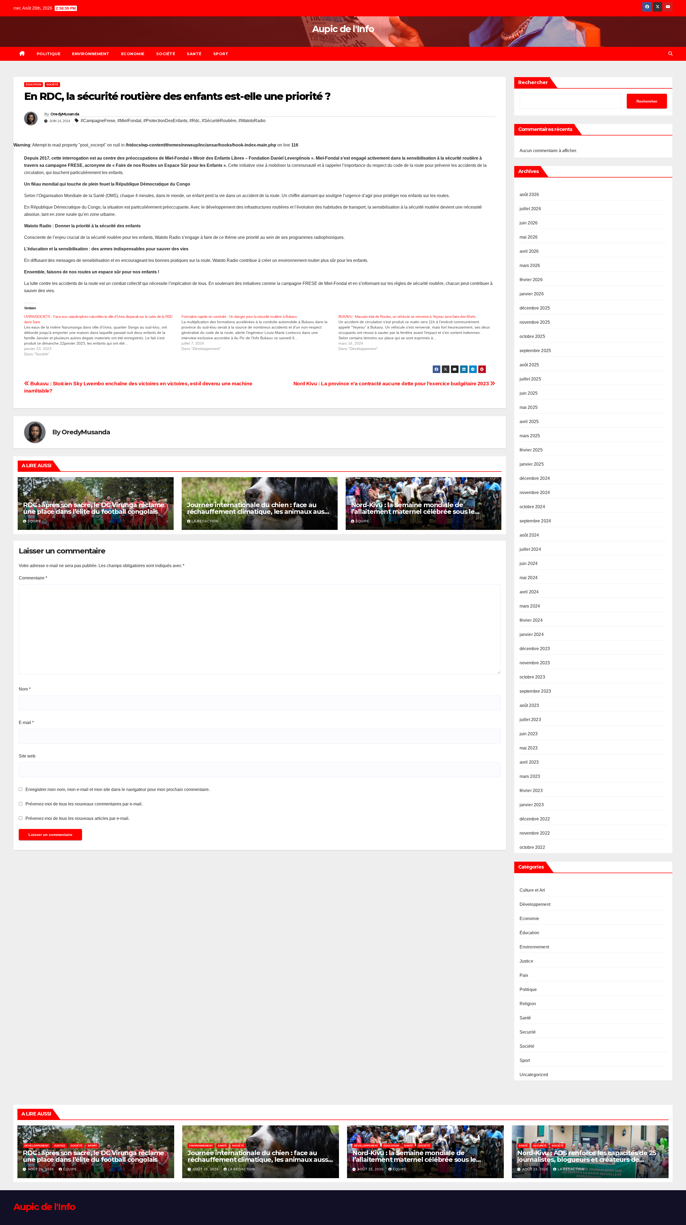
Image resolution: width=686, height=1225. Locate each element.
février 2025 (531, 450)
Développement (535, 904)
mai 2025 (529, 407)
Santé (194, 53)
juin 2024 (529, 563)
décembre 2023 (535, 648)
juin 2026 (529, 223)
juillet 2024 (530, 549)
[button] (670, 53)
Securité (528, 1032)
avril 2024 (529, 592)
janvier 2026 (532, 294)
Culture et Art (532, 890)
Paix (524, 975)
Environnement (90, 53)
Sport (221, 53)
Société (165, 53)
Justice (526, 961)
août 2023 (529, 705)
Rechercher (533, 82)
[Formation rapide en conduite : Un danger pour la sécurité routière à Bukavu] (260, 332)
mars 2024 (530, 606)
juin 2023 (529, 734)
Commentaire (33, 578)
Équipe (34, 521)
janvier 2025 (532, 464)
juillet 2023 (530, 719)
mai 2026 (529, 237)
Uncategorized (534, 1074)
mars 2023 (530, 776)
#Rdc (194, 120)
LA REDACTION (205, 521)
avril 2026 (529, 251)
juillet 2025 (530, 379)
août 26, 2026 (41, 1169)
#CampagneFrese (98, 120)
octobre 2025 (532, 336)
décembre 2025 (535, 308)
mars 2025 (530, 436)
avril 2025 (529, 421)
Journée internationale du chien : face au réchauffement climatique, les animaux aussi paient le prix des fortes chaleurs (258, 511)
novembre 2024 (535, 492)
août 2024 (529, 535)
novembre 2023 (535, 663)
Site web (27, 756)
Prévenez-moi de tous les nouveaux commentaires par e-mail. (84, 804)
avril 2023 (529, 762)
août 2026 (529, 194)
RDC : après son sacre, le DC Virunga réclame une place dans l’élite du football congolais (93, 508)
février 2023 (531, 790)
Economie (132, 53)
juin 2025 (529, 393)
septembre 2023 (535, 691)
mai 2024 (529, 577)
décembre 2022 (535, 819)
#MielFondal (129, 120)
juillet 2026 (530, 208)
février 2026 (531, 279)
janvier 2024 (532, 634)
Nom (25, 689)
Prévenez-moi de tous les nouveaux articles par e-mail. (77, 818)
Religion (528, 1003)
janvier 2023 (532, 804)
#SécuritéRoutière (219, 120)
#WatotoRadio (252, 120)
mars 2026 (530, 265)
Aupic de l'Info (343, 29)
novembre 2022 (535, 833)
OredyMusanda (64, 114)
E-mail (26, 722)
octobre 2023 (532, 677)
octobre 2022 (532, 847)
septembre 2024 (535, 521)
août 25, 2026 (371, 1169)
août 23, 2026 (535, 1169)
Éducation (33, 84)
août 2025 (529, 365)
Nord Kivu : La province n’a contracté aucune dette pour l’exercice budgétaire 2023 (391, 383)
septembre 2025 (535, 350)
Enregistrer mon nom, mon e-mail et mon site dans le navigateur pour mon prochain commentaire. (117, 789)
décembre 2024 (535, 478)
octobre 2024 (532, 506)
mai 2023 (529, 748)
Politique (49, 53)
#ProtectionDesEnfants (165, 120)
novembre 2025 (535, 322)
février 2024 (531, 620)
